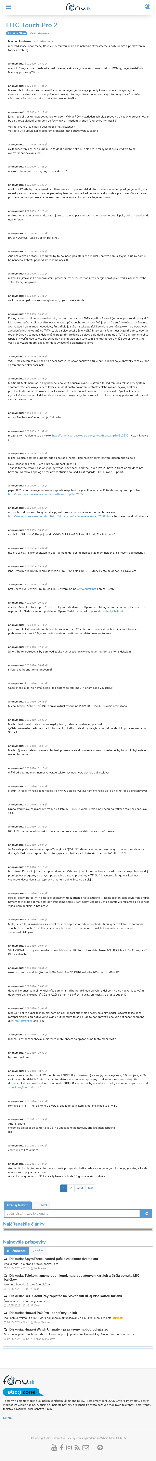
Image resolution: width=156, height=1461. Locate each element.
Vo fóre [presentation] (37, 1251)
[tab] (18, 1205)
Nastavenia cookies (111, 1438)
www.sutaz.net (86, 589)
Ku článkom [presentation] (16, 1251)
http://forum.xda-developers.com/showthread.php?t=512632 (90, 436)
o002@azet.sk (23, 1021)
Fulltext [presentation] (41, 1205)
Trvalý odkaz (47, 61)
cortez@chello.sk (113, 611)
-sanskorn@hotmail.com (23, 1087)
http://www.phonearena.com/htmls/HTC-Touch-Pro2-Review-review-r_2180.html (59, 516)
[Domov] (78, 7)
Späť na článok (18, 33)
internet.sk (59, 1438)
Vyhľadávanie (147, 1213)
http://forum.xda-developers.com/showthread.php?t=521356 (46, 494)
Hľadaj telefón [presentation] (17, 1205)
